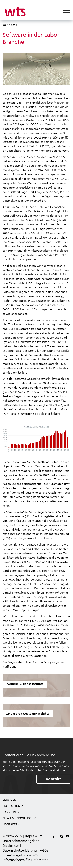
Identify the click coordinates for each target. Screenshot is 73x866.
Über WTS (10, 824)
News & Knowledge (18, 818)
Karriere (9, 812)
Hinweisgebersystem (21, 855)
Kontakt (53, 779)
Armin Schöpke (45, 662)
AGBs (44, 850)
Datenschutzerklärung (20, 850)
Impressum (34, 836)
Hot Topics (11, 806)
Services (10, 800)
